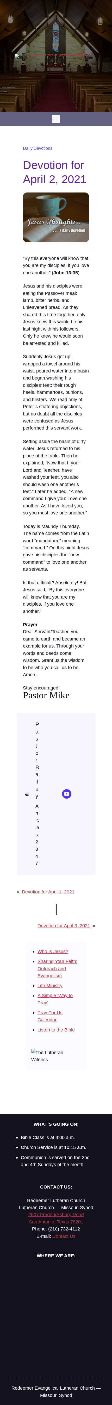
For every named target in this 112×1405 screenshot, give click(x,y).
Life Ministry (50, 985)
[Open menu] (56, 119)
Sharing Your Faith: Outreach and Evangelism (57, 968)
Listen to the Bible (56, 1030)
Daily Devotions (37, 148)
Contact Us (64, 1236)
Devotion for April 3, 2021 (64, 925)
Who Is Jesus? (53, 951)
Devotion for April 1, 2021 (48, 891)
